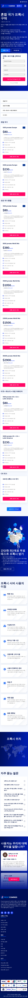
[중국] (21, 751)
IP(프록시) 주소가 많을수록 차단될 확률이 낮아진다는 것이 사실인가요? (13, 815)
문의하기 (3, 953)
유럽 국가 (5, 101)
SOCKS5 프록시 (4, 922)
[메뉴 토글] (25, 6)
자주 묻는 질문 (4, 941)
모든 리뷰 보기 (14, 879)
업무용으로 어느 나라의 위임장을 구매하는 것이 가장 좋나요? (13, 821)
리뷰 (2, 946)
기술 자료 (3, 939)
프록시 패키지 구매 (14, 156)
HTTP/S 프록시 (4, 925)
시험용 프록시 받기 (7, 569)
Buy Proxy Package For (14, 79)
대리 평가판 (3, 931)
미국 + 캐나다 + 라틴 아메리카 (10, 110)
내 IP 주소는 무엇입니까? (6, 967)
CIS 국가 (5, 115)
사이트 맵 (3, 948)
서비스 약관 (11, 996)
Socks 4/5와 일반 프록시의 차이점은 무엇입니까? (13, 804)
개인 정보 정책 (18, 996)
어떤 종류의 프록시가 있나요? (12, 785)
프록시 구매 (5, 50)
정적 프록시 (3, 927)
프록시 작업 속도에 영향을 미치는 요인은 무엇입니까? (13, 826)
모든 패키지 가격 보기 (14, 509)
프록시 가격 (3, 920)
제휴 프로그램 (4, 950)
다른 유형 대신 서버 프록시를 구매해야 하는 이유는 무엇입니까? (13, 795)
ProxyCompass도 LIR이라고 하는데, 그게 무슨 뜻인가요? (13, 810)
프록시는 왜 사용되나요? (10, 781)
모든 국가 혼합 (6, 105)
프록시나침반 (17, 994)
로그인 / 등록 (3, 955)
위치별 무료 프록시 (5, 965)
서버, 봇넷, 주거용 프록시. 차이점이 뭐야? (13, 789)
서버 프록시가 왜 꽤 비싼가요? (12, 799)
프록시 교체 (3, 929)
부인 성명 (25, 996)
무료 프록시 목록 (4, 963)
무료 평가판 (16, 50)
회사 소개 (6, 996)
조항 (2, 944)
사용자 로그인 (24, 1)
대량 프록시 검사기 (5, 969)
